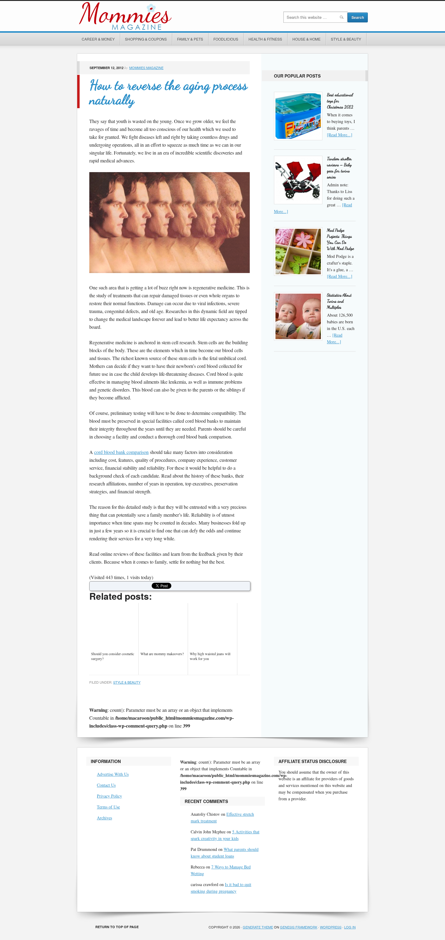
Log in (350, 927)
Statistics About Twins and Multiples (339, 301)
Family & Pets (190, 39)
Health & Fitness (265, 39)
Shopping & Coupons (146, 39)
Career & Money (98, 39)
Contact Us (106, 785)
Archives (104, 818)
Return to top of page (117, 927)
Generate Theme (258, 927)
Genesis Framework (298, 927)
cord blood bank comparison (121, 452)
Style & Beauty (346, 39)
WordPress (330, 927)
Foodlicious (225, 39)
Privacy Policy (109, 796)
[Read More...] (339, 135)
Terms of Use (108, 807)
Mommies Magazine (145, 16)
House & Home (306, 39)
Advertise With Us (113, 774)
